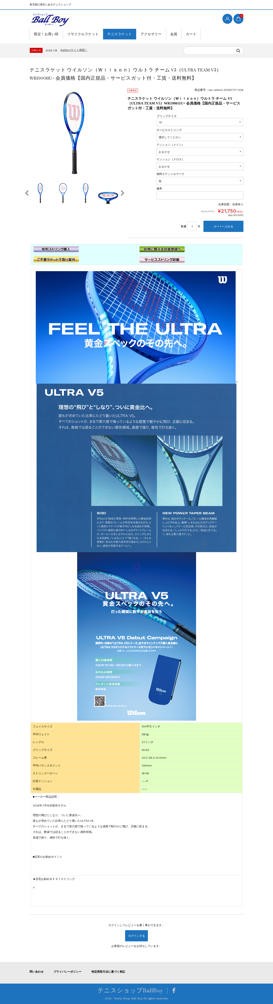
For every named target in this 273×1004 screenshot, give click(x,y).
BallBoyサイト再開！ (74, 50)
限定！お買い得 (46, 34)
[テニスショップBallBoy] (50, 20)
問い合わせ (37, 971)
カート (191, 34)
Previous (27, 193)
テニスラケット (119, 34)
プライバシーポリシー (68, 971)
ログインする (136, 935)
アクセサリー (150, 34)
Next (123, 193)
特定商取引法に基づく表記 (108, 971)
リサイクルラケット (83, 34)
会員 (173, 34)
